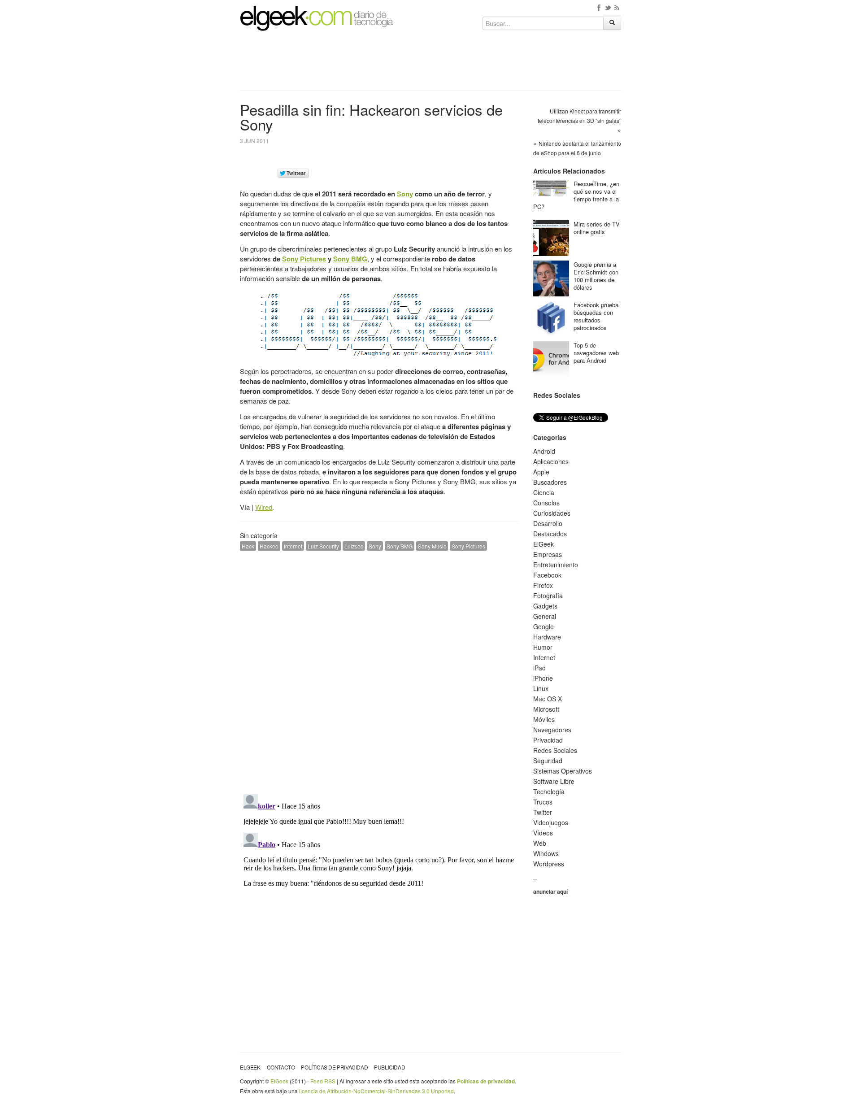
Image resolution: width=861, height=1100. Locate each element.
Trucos (542, 801)
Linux (540, 688)
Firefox (543, 585)
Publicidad (389, 1067)
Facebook (547, 574)
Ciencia (543, 492)
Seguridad (547, 760)
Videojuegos (550, 822)
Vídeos (543, 832)
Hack (248, 546)
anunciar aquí (550, 891)
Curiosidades (551, 513)
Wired (263, 507)
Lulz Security (323, 546)
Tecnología (549, 791)
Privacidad (548, 739)
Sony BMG (350, 259)
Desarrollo (547, 523)
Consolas (546, 502)
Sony (405, 194)
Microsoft (546, 708)
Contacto (281, 1067)
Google (543, 626)
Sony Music (432, 546)
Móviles (544, 719)
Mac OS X (547, 698)
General (544, 616)
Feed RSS (322, 1081)
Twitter (542, 812)
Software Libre (553, 781)
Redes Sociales (555, 750)
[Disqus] (379, 671)
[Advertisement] (430, 63)
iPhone (543, 678)
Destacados (550, 533)
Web (539, 843)
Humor (542, 647)
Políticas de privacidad (334, 1067)
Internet (293, 546)
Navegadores (552, 729)
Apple (541, 471)
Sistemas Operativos (562, 770)
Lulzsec (353, 546)
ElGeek (543, 543)
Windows (546, 853)
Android (544, 451)
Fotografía (548, 595)
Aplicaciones (551, 461)
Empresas (547, 554)
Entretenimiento (555, 564)
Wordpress (548, 863)
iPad (539, 667)
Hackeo (269, 546)
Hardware (547, 636)
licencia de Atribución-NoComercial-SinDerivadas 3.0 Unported (376, 1091)
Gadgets (545, 605)
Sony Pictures (304, 259)
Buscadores (550, 482)
